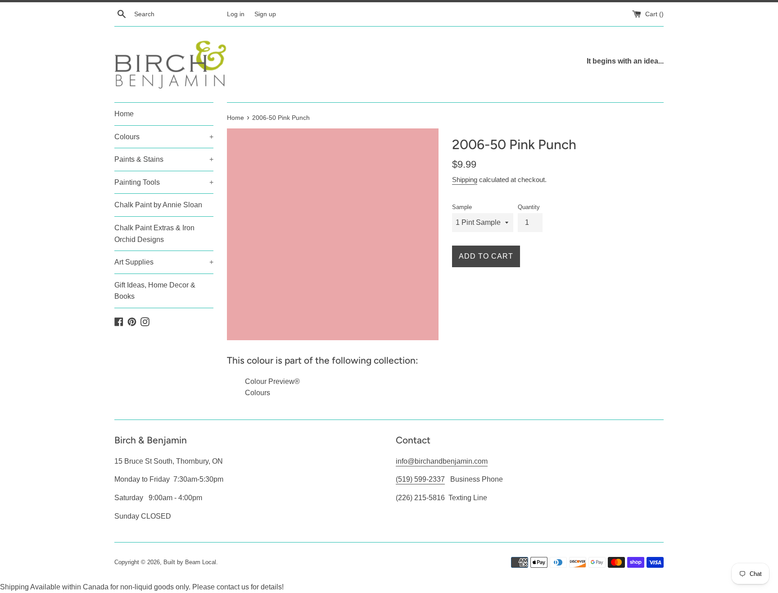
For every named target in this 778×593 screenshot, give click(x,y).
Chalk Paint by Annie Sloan (158, 205)
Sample (462, 207)
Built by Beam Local (189, 562)
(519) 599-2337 (420, 479)
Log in (235, 14)
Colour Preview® (272, 381)
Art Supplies (163, 262)
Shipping (464, 179)
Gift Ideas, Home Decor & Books (154, 291)
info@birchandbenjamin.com (442, 461)
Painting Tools (163, 182)
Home (124, 114)
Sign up (265, 14)
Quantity (529, 207)
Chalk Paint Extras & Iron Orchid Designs (154, 233)
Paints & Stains (163, 159)
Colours (163, 137)
